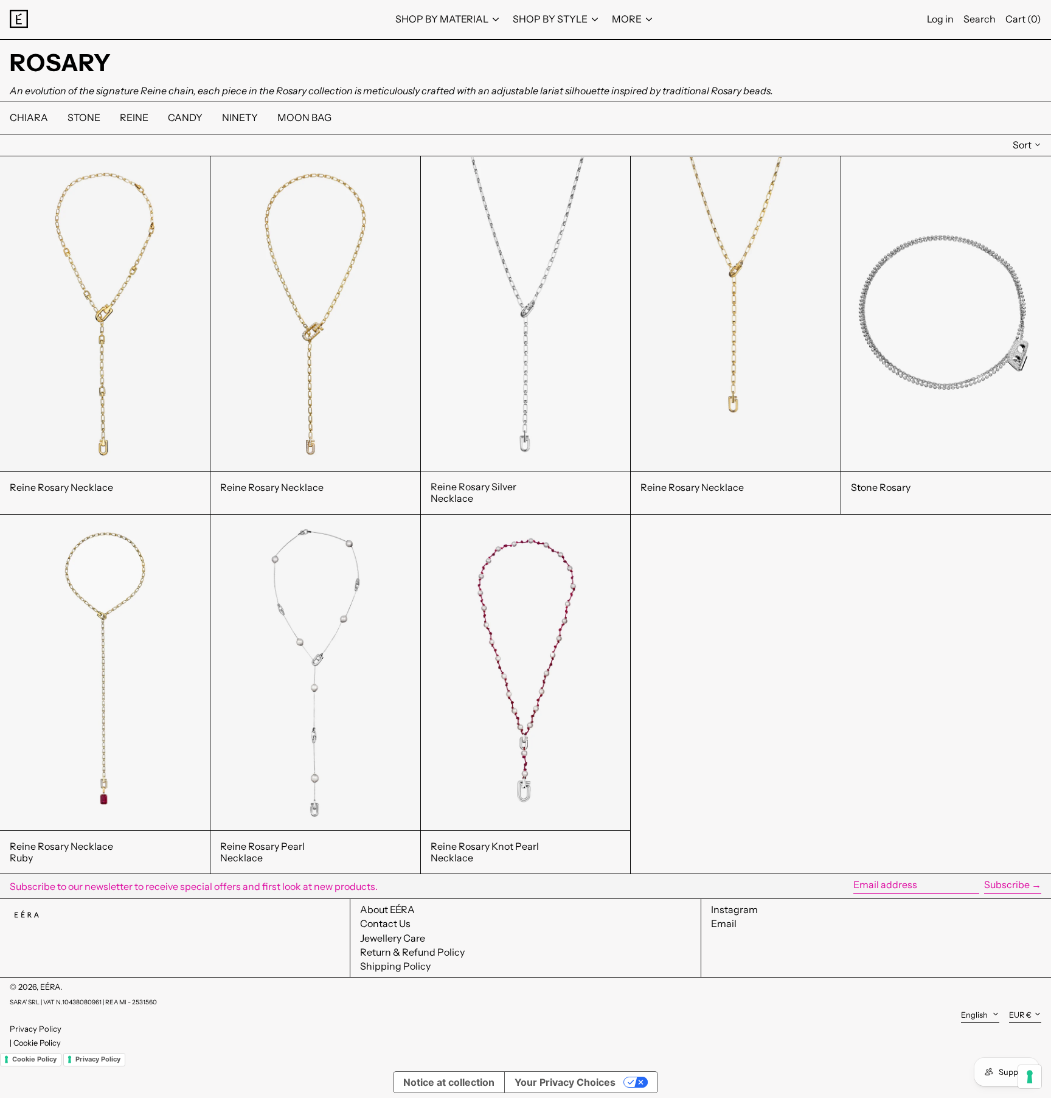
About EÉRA (387, 909)
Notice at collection (448, 1082)
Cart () (1023, 19)
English (975, 1015)
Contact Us (385, 923)
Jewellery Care (392, 938)
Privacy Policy (35, 1029)
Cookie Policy (37, 1043)
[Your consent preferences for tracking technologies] (1029, 1076)
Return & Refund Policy (412, 952)
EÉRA (50, 987)
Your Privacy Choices (565, 1082)
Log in (940, 19)
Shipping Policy (395, 966)
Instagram (734, 910)
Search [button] (979, 19)
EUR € (1020, 1015)
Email (724, 923)
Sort (1022, 145)
